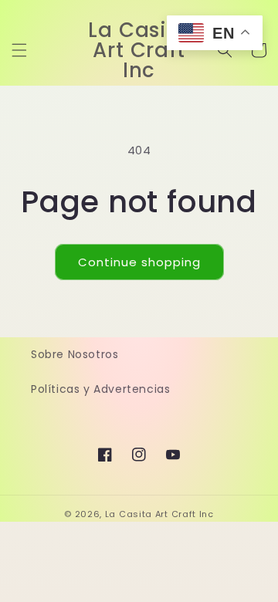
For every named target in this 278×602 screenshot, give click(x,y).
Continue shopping (139, 262)
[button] (19, 50)
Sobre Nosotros (74, 354)
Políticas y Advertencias (100, 389)
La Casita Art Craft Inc (159, 514)
